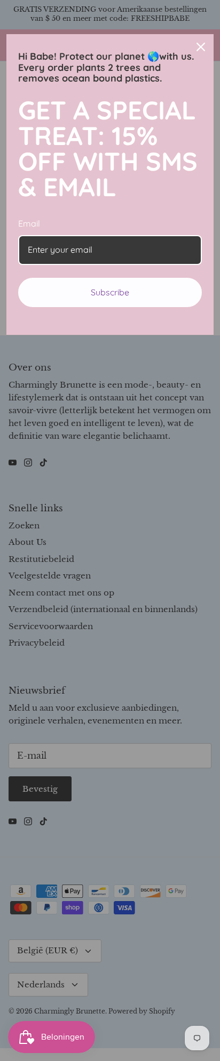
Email (29, 223)
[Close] (201, 47)
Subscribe (110, 292)
